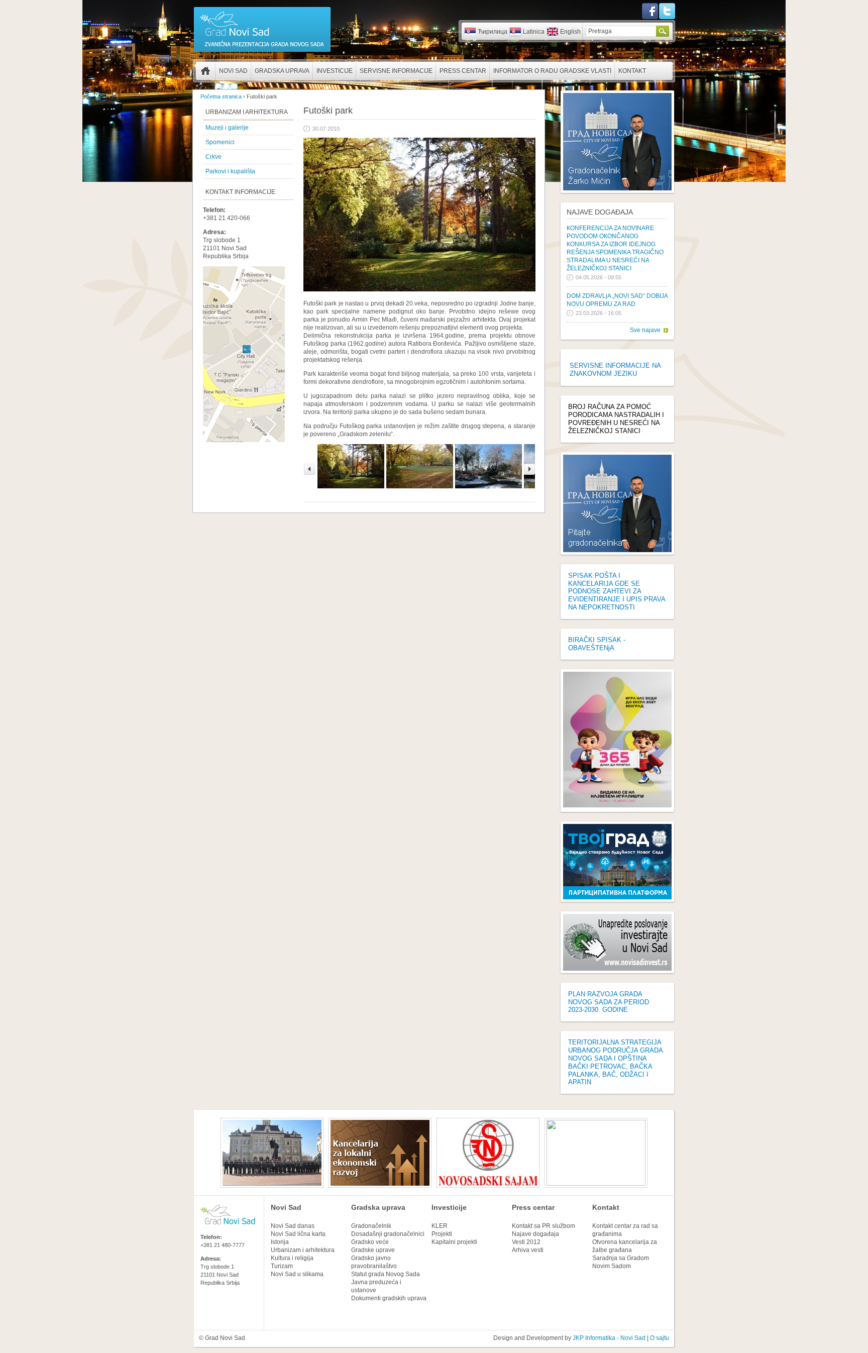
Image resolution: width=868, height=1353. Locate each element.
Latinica (534, 31)
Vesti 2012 (526, 1241)
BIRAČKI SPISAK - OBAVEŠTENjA (596, 644)
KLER (439, 1225)
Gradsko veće (370, 1241)
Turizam (282, 1266)
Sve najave (645, 330)
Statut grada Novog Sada (385, 1274)
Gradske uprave (373, 1250)
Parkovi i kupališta (230, 171)
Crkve (213, 156)
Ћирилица (492, 31)
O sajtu (659, 1337)
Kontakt (632, 70)
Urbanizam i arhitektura (303, 1250)
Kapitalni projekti (454, 1241)
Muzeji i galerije (227, 127)
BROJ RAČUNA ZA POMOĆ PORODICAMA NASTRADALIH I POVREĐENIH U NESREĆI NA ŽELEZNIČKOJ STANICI (616, 419)
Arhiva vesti (528, 1250)
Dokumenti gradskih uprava (388, 1298)
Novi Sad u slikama (297, 1274)
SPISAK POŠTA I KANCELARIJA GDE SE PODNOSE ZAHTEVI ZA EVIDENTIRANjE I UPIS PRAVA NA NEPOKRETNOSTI (616, 591)
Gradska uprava (282, 70)
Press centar (463, 70)
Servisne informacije (396, 70)
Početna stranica (205, 71)
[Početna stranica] (262, 51)
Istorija (280, 1241)
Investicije (334, 70)
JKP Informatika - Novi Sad (609, 1337)
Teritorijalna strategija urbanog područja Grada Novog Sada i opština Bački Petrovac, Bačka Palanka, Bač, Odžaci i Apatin (615, 1062)
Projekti (441, 1233)
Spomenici (220, 142)
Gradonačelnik (371, 1225)
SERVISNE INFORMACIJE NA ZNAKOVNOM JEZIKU (615, 369)
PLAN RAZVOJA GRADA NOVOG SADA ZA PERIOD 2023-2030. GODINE (608, 1002)
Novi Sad (233, 70)
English (570, 31)
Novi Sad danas (292, 1225)
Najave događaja (600, 212)
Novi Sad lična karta (298, 1233)
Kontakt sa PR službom (543, 1225)
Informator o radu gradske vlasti (552, 70)
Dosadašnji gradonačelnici (387, 1233)
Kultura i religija (292, 1258)
